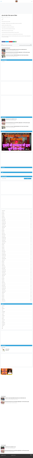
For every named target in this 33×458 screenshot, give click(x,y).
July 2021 (16, 293)
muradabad (3, 322)
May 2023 (16, 262)
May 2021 (16, 296)
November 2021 (16, 288)
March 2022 (16, 282)
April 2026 (16, 216)
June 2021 (16, 295)
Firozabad (3, 312)
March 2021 (16, 299)
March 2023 (16, 265)
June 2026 (16, 213)
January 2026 (16, 220)
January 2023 (16, 268)
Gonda (3, 314)
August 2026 (16, 210)
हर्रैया (2, 328)
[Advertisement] (16, 88)
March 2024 (16, 250)
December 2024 (16, 237)
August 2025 (16, 227)
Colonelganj (3, 311)
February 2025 (16, 234)
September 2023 (16, 258)
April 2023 (16, 264)
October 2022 (16, 272)
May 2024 (16, 247)
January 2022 (16, 285)
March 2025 (16, 233)
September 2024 (16, 241)
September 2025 (16, 226)
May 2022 (16, 279)
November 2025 (16, 223)
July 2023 (16, 261)
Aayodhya (3, 305)
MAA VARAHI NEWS (8, 455)
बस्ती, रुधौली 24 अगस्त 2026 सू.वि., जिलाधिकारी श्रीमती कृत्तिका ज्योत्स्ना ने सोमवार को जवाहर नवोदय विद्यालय (17, 55)
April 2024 (16, 248)
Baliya (2, 307)
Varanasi (3, 325)
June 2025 (16, 230)
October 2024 (16, 240)
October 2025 (16, 224)
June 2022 (16, 278)
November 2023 (16, 255)
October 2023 (16, 257)
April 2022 (16, 281)
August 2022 (16, 275)
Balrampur (3, 308)
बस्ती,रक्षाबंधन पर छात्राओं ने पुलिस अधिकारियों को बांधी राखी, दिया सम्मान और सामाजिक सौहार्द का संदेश (16, 49)
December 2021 (16, 286)
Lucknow (3, 321)
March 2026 (16, 217)
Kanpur (3, 318)
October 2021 (16, 289)
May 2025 (16, 231)
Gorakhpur (3, 315)
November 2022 (16, 271)
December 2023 (16, 254)
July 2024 (16, 244)
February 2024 (16, 251)
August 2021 (16, 292)
